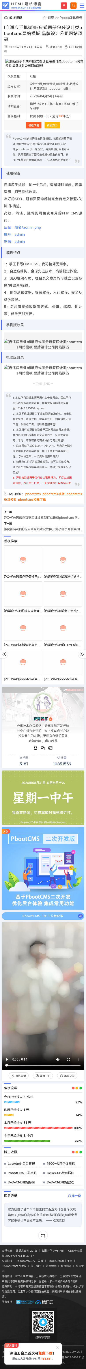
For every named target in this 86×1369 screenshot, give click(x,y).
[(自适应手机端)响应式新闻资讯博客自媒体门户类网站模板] (23, 594)
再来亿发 (69, 1076)
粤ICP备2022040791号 (69, 1357)
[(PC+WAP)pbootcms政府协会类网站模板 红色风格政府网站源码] (63, 662)
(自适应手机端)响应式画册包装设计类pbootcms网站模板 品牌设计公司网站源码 (43, 33)
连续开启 (45, 1076)
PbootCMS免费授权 (14, 1266)
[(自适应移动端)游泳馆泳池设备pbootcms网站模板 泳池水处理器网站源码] (63, 559)
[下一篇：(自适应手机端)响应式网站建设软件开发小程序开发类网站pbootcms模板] (82, 654)
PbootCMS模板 (71, 18)
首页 (51, 18)
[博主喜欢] (8, 928)
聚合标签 (66, 1266)
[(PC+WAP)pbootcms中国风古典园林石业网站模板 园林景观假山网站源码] (23, 662)
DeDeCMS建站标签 (21, 1182)
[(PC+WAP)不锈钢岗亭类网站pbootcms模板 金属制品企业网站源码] (23, 628)
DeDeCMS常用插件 (60, 1173)
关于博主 (36, 1266)
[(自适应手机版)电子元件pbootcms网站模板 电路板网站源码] (63, 594)
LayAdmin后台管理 (21, 1163)
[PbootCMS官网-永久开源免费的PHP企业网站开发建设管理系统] (25, 1301)
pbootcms (33, 494)
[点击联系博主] (43, 703)
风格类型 (20, 1076)
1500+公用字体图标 (61, 1163)
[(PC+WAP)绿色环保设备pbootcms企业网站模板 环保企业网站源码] (23, 559)
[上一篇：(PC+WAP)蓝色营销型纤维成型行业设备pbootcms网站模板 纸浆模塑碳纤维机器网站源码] (4, 654)
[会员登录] (64, 5)
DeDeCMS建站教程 (60, 1182)
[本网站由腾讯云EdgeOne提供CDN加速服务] (44, 1301)
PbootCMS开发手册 (22, 1173)
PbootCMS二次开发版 (29, 1261)
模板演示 (52, 125)
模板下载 (33, 125)
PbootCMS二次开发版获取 (43, 916)
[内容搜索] (73, 5)
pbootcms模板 (54, 494)
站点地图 (51, 1266)
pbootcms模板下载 (32, 499)
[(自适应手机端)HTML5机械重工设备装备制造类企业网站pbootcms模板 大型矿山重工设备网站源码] (63, 628)
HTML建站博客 (21, 5)
